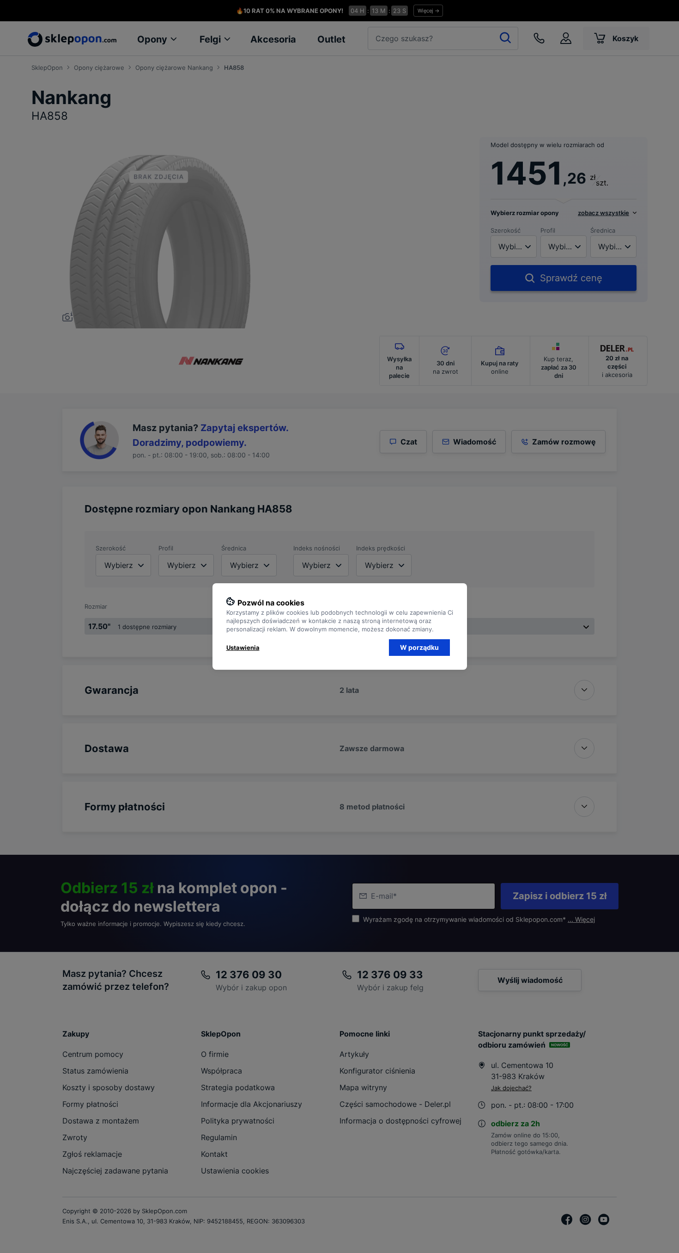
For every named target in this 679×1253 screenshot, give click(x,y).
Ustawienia (243, 647)
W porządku (419, 647)
